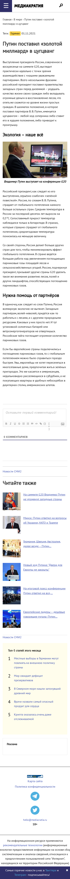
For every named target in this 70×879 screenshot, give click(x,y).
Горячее (15, 33)
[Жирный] (6, 423)
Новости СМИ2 (12, 471)
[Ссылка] (40, 423)
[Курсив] (10, 423)
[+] (49, 424)
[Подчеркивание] (15, 423)
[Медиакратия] (28, 6)
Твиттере (50, 870)
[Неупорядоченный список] (27, 423)
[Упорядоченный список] (23, 423)
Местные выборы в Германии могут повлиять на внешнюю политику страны (36, 663)
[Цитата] (32, 423)
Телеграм (20, 874)
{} (45, 423)
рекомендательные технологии (23, 845)
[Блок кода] (36, 423)
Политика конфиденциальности (35, 786)
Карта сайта (35, 781)
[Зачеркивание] (19, 423)
